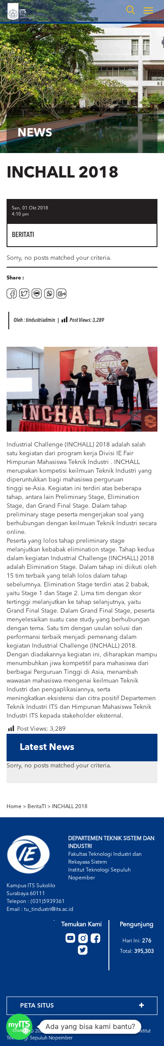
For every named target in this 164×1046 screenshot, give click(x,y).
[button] (19, 1027)
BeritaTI (37, 806)
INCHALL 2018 (69, 806)
